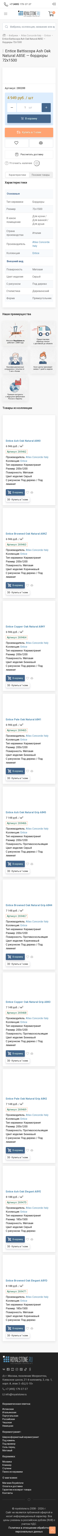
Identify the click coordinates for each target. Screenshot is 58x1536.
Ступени (6, 1468)
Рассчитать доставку (32, 154)
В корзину (30, 118)
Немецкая (7, 1426)
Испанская (8, 1409)
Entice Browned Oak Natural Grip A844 (29, 905)
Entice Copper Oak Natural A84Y (25, 626)
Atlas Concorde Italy (37, 457)
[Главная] (4, 35)
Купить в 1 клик (31, 132)
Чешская (7, 1422)
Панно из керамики (12, 1471)
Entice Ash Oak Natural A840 (23, 440)
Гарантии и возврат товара (16, 1489)
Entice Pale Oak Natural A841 (23, 719)
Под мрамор (8, 1443)
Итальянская (9, 1412)
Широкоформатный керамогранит (20, 1437)
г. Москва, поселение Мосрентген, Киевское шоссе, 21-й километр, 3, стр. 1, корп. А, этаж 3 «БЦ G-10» (27, 1379)
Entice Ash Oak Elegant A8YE (23, 1191)
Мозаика (7, 1461)
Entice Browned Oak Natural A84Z (26, 533)
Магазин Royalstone (13, 1483)
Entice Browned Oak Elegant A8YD (26, 1280)
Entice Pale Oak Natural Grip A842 (26, 1098)
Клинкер (6, 1465)
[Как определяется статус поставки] (37, 163)
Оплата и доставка (12, 1486)
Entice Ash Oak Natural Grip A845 (26, 812)
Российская (8, 1419)
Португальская (10, 1416)
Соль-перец (8, 1447)
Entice (35, 253)
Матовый (7, 1450)
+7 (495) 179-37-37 (16, 1389)
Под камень (8, 1440)
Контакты (7, 1493)
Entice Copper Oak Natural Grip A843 (28, 1001)
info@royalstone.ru (16, 1394)
